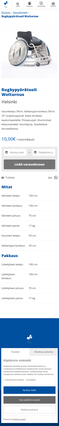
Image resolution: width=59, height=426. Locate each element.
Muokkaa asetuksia (29, 410)
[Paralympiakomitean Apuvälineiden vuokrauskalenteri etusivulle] (6, 4)
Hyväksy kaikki (29, 390)
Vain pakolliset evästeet (29, 400)
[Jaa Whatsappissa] (55, 177)
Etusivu (6, 12)
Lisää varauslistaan (29, 164)
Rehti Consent (20, 419)
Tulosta (10, 177)
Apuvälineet (20, 12)
